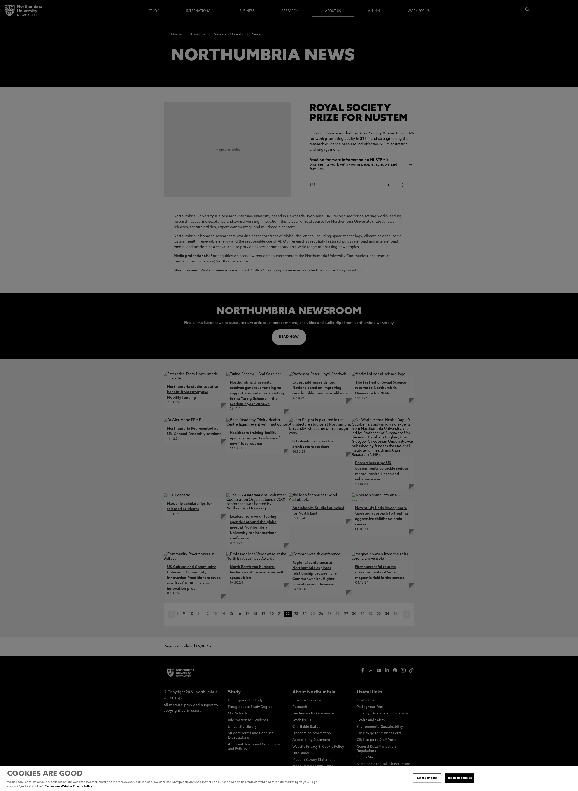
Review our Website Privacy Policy (68, 786)
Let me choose (427, 778)
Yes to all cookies (459, 778)
